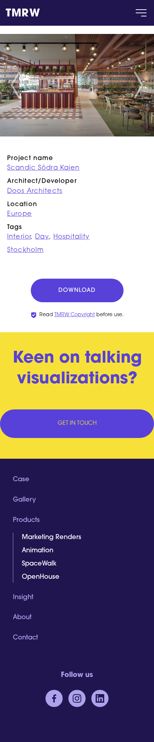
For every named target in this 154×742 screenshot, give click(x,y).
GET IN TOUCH (77, 423)
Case (21, 480)
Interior (19, 237)
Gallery (24, 500)
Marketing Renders (51, 537)
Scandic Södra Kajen (43, 168)
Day (42, 237)
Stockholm (25, 250)
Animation (37, 551)
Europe (19, 214)
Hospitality (71, 237)
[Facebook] (54, 698)
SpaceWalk (39, 564)
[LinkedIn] (100, 698)
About (22, 617)
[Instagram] (77, 698)
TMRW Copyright (74, 315)
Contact (25, 638)
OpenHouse (40, 577)
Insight (23, 597)
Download (77, 290)
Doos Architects (34, 191)
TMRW (23, 14)
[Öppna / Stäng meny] (141, 13)
